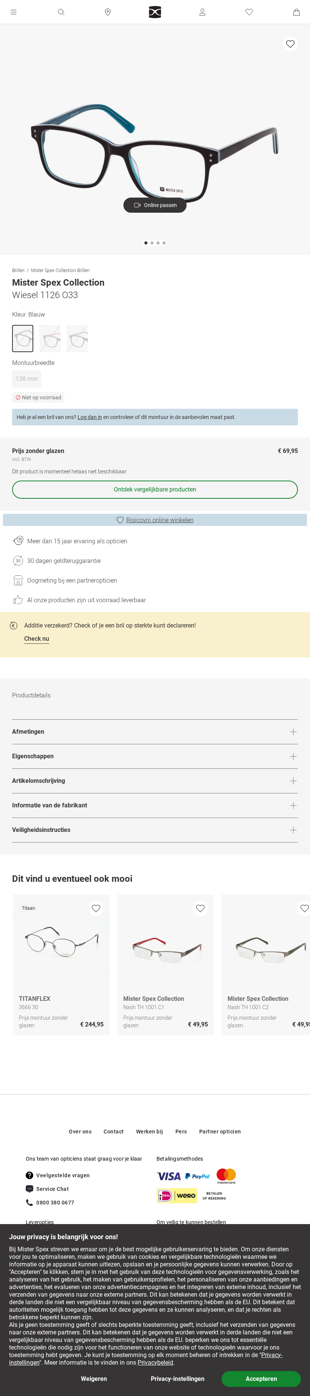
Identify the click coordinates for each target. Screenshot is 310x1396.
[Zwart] (77, 338)
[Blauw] (22, 338)
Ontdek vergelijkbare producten (155, 489)
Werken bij (149, 1132)
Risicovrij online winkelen (160, 520)
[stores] (107, 12)
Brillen (18, 270)
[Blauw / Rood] (49, 338)
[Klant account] (202, 12)
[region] (155, 967)
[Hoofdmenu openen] (13, 12)
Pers (181, 1132)
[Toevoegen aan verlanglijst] (290, 43)
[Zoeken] (60, 12)
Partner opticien (220, 1132)
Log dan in (90, 417)
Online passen (160, 205)
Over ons (80, 1132)
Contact (114, 1132)
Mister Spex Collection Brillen (60, 270)
